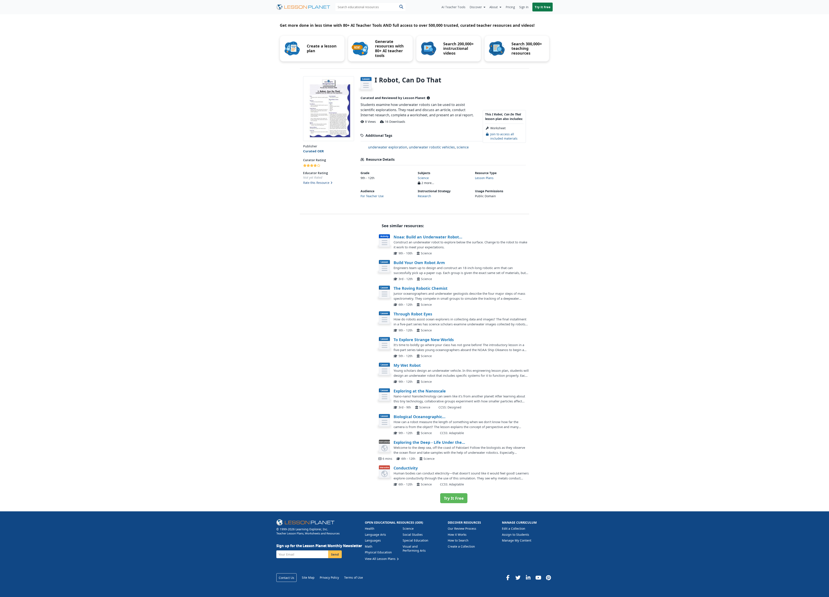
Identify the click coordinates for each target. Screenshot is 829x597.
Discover (476, 7)
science (463, 147)
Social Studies (413, 534)
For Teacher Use (372, 196)
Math (368, 546)
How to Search (458, 540)
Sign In (523, 7)
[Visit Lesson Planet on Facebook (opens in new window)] (507, 577)
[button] (328, 183)
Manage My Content (516, 540)
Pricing (510, 7)
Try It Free (543, 7)
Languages (373, 540)
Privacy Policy (329, 577)
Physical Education (378, 552)
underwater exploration (387, 147)
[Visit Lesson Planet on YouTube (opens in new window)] (538, 577)
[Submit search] (401, 7)
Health (369, 528)
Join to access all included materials (503, 136)
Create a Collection (461, 546)
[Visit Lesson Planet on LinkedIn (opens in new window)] (528, 577)
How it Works (457, 534)
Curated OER (313, 151)
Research (424, 196)
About (493, 7)
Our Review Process (462, 528)
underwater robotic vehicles (432, 147)
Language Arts (375, 534)
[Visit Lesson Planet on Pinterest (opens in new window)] (548, 577)
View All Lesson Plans (380, 559)
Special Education (415, 540)
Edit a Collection (513, 528)
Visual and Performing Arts (414, 548)
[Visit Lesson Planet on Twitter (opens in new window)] (518, 577)
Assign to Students (515, 534)
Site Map (308, 577)
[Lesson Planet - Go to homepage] (305, 7)
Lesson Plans (484, 178)
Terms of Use (353, 577)
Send (335, 554)
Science (423, 178)
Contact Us (286, 578)
